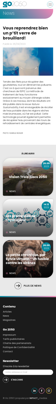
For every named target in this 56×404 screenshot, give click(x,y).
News (6, 315)
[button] (50, 4)
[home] (15, 4)
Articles (7, 311)
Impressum (9, 334)
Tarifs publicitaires (14, 339)
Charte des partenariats (17, 343)
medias (38, 398)
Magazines (9, 320)
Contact (8, 351)
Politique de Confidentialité (19, 347)
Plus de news (32, 285)
